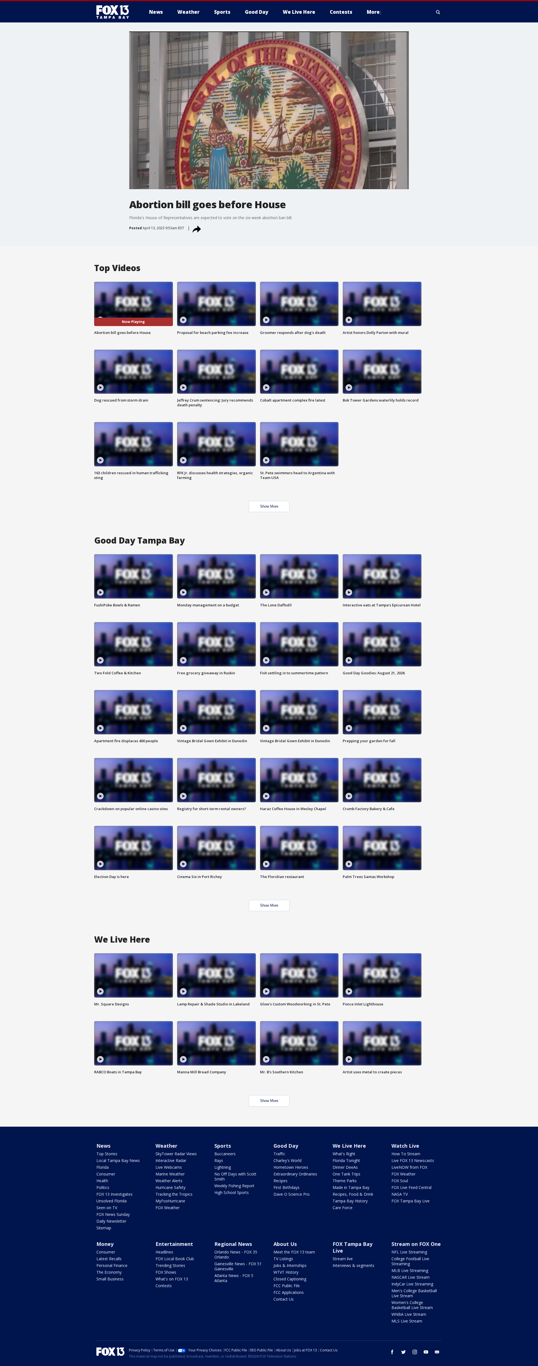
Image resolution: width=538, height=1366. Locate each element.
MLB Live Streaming (409, 1270)
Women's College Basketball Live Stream (412, 1305)
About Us (285, 1244)
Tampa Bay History (350, 1201)
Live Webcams (169, 1167)
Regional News (233, 1244)
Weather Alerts (169, 1180)
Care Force (343, 1207)
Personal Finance (111, 1265)
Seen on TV (106, 1207)
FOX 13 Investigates (114, 1194)
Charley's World (287, 1160)
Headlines (164, 1252)
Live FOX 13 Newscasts (412, 1160)
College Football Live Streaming (410, 1261)
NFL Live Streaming (409, 1252)
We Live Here (349, 1145)
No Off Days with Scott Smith (235, 1176)
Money (104, 1244)
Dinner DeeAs (345, 1167)
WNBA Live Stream (408, 1314)
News (103, 1145)
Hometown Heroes (290, 1167)
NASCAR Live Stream (410, 1277)
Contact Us (283, 1299)
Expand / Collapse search (438, 12)
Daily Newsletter (111, 1221)
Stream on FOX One (416, 1244)
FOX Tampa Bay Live (410, 1201)
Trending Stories (170, 1265)
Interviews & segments (353, 1265)
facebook (392, 1351)
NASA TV (399, 1194)
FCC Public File (286, 1285)
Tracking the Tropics (174, 1194)
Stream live (343, 1258)
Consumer (105, 1174)
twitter (403, 1351)
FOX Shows (166, 1272)
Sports (222, 1145)
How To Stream (405, 1153)
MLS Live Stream (406, 1321)
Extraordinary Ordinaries (295, 1174)
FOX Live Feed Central (411, 1187)
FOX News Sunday (113, 1214)
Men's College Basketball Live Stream (414, 1293)
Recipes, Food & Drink (353, 1194)
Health (102, 1180)
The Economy (109, 1272)
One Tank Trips (346, 1174)
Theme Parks (345, 1180)
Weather (166, 1145)
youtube (425, 1351)
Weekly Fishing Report (234, 1185)
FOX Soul (399, 1180)
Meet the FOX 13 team (294, 1252)
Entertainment (174, 1244)
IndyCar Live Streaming (412, 1284)
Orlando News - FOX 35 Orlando (235, 1254)
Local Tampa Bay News (118, 1160)
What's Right (344, 1153)
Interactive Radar (171, 1160)
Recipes (280, 1180)
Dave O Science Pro (291, 1194)
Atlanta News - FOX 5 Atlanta (233, 1278)
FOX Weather (168, 1207)
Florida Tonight (346, 1160)
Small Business (110, 1279)
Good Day (285, 1145)
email (437, 1351)
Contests (164, 1285)
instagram (414, 1351)
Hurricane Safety (170, 1187)
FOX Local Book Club (175, 1258)
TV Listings (283, 1258)
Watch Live (405, 1145)
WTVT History (285, 1272)
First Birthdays (286, 1187)
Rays (218, 1160)
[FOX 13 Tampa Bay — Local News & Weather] (114, 12)
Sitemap (103, 1227)
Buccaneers (225, 1153)
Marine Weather (170, 1174)
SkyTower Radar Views (176, 1153)
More (373, 12)
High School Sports (231, 1192)
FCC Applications (288, 1292)
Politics (102, 1187)
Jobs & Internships (290, 1265)
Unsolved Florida (111, 1201)
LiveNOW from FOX (409, 1167)
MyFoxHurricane (170, 1201)
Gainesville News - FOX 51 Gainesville (238, 1266)
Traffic (279, 1153)
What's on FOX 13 (172, 1279)
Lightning (222, 1167)
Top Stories (106, 1153)
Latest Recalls (109, 1258)
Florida (102, 1167)
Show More (269, 506)
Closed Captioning (289, 1279)
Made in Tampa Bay (351, 1187)
